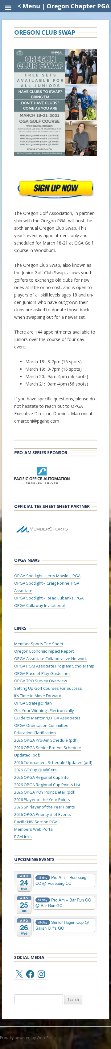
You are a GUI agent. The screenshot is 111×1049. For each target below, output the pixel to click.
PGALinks (23, 836)
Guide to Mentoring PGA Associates (47, 718)
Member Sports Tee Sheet (38, 643)
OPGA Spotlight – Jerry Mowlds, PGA (47, 575)
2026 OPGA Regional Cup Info (41, 777)
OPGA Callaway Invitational (39, 605)
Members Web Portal (34, 829)
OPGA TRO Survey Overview (40, 681)
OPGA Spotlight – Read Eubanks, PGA (49, 598)
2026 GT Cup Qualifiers (35, 770)
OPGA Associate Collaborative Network (50, 658)
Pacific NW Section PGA (35, 822)
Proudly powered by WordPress (28, 1037)
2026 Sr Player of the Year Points (44, 807)
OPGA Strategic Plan (33, 703)
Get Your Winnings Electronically (44, 710)
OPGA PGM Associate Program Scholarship (54, 666)
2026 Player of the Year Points (42, 799)
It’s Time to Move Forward (37, 695)
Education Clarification (35, 733)
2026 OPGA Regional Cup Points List (47, 784)
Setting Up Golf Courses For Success (48, 688)
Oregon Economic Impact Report (44, 651)
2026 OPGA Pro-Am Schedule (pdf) (45, 740)
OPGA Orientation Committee (41, 725)
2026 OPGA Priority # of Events (42, 814)
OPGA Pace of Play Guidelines (42, 673)
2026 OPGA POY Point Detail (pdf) (44, 792)
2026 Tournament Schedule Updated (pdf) (53, 762)
